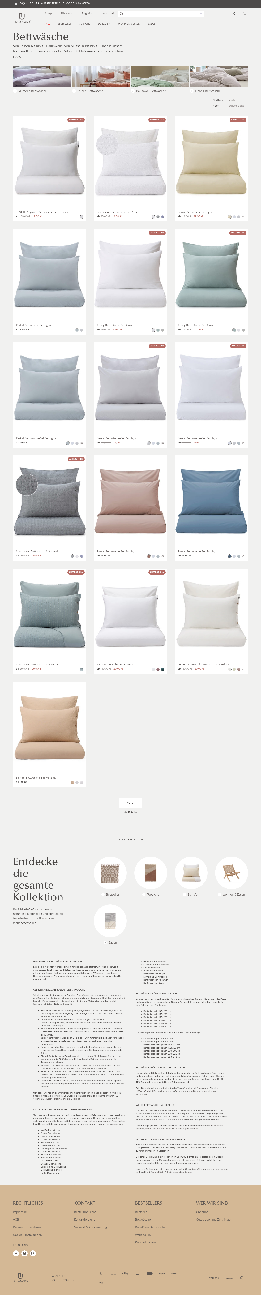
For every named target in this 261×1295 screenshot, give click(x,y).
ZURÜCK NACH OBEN (127, 839)
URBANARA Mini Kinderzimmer (152, 1091)
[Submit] (121, 14)
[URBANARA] (22, 18)
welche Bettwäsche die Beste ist (63, 1099)
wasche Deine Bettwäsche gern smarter (177, 1128)
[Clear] (200, 13)
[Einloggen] (234, 14)
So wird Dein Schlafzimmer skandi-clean (171, 1172)
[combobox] (161, 14)
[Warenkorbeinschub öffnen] (245, 14)
